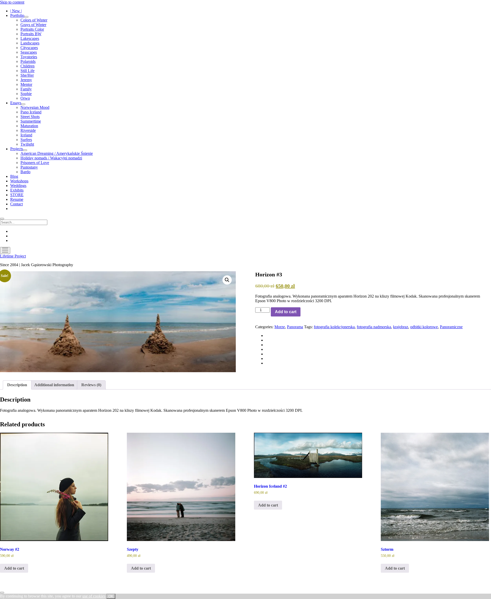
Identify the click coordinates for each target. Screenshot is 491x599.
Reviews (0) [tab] (91, 385)
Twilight (27, 144)
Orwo (25, 98)
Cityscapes (29, 47)
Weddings (18, 185)
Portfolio (17, 15)
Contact (16, 204)
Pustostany (29, 167)
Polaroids (28, 61)
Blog (14, 176)
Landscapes (29, 43)
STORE (17, 195)
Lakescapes (29, 38)
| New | (16, 11)
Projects (16, 149)
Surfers (26, 139)
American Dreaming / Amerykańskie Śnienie (56, 153)
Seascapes (28, 52)
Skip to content (12, 2)
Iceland (26, 135)
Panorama (295, 327)
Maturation (29, 126)
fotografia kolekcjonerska (334, 327)
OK (110, 596)
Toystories (28, 57)
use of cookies (93, 596)
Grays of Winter (33, 24)
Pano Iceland (30, 112)
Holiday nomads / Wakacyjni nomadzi (51, 158)
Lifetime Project (13, 256)
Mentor (26, 84)
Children (27, 66)
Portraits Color (32, 29)
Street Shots (30, 116)
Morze (279, 327)
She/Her (27, 75)
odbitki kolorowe (424, 327)
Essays (15, 103)
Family (26, 89)
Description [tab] (17, 385)
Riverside (28, 130)
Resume (16, 199)
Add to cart (285, 312)
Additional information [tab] (54, 385)
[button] (227, 280)
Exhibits (17, 190)
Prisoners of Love (34, 162)
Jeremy (26, 80)
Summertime (30, 121)
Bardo (25, 172)
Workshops (19, 181)
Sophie (26, 93)
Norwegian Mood (34, 107)
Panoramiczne (451, 327)
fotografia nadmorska (374, 327)
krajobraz (400, 327)
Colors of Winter (33, 20)
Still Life (27, 70)
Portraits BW (30, 34)
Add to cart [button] (14, 568)
